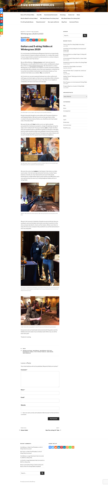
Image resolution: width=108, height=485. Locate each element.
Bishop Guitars (38, 62)
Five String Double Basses (27, 22)
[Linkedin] (31, 40)
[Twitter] (25, 40)
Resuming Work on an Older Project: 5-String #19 (74, 54)
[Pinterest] (33, 40)
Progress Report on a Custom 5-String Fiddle (73, 86)
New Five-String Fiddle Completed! (32, 466)
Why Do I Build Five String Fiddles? (29, 18)
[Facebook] (22, 40)
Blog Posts (64, 22)
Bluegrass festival (46, 350)
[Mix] (39, 40)
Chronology (63, 14)
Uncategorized (66, 111)
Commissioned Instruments (50, 14)
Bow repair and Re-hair (53, 22)
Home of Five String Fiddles (27, 14)
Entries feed (66, 122)
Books (78, 14)
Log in (64, 119)
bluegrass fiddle (28, 351)
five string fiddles (40, 351)
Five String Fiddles (37, 5)
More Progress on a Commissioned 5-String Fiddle (75, 82)
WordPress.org (66, 127)
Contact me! (71, 14)
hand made (50, 351)
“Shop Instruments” (40, 22)
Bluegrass (36, 350)
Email (23, 397)
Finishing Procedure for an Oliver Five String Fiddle (75, 62)
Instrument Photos (74, 22)
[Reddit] (28, 40)
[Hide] (0, 36)
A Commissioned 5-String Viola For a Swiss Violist (75, 58)
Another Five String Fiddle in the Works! (72, 66)
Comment (24, 370)
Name (23, 389)
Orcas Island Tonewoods (36, 65)
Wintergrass (27, 353)
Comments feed (67, 125)
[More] (45, 40)
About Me (39, 14)
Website (23, 405)
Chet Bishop (35, 31)
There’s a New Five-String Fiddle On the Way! (73, 44)
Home (64, 108)
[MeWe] (36, 40)
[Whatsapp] (42, 40)
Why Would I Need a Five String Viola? (49, 18)
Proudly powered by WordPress (27, 481)
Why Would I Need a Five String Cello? (70, 18)
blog (24, 348)
